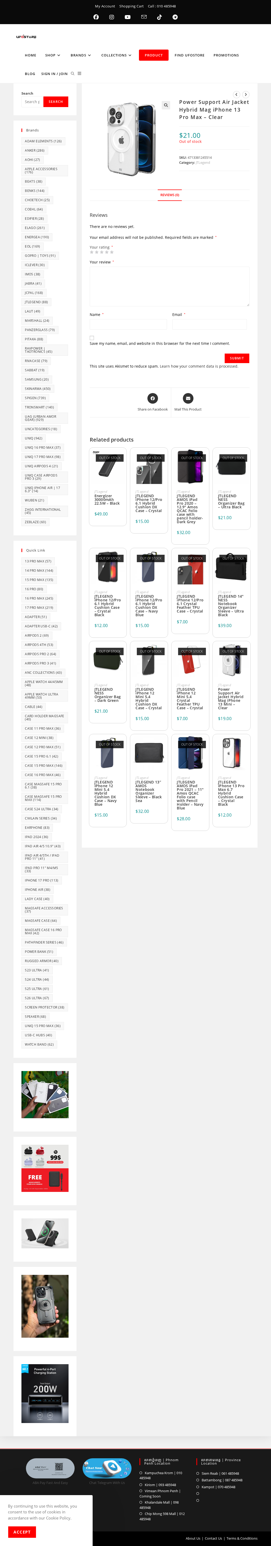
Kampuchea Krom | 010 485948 (160, 1475)
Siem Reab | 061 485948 (220, 1473)
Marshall (37, 320)
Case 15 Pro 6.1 (41, 756)
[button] (166, 105)
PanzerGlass (40, 330)
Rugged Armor (41, 961)
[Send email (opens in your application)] (144, 17)
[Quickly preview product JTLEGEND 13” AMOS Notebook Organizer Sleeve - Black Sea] (164, 744)
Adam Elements (43, 141)
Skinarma (38, 388)
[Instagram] (111, 17)
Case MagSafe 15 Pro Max (43, 798)
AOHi (32, 159)
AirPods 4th (39, 644)
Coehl (34, 209)
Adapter (36, 617)
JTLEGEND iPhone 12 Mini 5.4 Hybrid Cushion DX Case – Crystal (149, 699)
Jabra (33, 283)
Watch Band (39, 1044)
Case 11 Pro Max (43, 728)
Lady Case (37, 899)
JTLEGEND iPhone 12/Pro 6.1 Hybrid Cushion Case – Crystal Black (107, 605)
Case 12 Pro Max (43, 747)
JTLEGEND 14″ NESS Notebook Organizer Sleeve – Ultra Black (231, 605)
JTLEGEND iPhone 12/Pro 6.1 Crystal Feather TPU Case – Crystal (190, 603)
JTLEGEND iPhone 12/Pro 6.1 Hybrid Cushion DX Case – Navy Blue (149, 605)
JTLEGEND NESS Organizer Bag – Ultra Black (231, 501)
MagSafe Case (41, 920)
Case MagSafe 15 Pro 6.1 (43, 786)
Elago (35, 228)
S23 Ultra (37, 970)
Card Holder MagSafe (44, 717)
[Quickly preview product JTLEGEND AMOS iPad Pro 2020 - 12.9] (205, 458)
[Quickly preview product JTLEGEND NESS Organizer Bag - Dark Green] (122, 651)
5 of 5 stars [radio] (112, 252)
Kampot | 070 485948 (218, 1487)
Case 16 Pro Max (43, 775)
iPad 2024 (36, 837)
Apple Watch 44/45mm (44, 683)
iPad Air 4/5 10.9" (43, 846)
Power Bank (39, 951)
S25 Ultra (37, 988)
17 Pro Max (39, 607)
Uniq (33, 438)
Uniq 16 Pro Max (43, 447)
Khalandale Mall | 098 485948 (159, 1505)
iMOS (32, 274)
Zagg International (43, 511)
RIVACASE (36, 361)
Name (97, 314)
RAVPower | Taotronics (38, 350)
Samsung (37, 379)
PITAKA (34, 339)
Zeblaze (35, 522)
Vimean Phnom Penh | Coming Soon (160, 1493)
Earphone (37, 827)
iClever (35, 265)
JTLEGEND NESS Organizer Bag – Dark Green (107, 695)
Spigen (35, 398)
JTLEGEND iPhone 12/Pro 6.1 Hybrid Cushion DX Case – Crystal (149, 503)
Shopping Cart (131, 6)
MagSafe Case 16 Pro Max (43, 931)
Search (27, 93)
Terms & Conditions (242, 1538)
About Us (193, 1538)
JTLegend (203, 162)
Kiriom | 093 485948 (160, 1484)
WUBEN (34, 500)
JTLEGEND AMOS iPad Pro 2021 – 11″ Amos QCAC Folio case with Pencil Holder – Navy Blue (190, 795)
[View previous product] (236, 94)
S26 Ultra (37, 998)
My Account (105, 6)
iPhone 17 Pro (41, 880)
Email (179, 314)
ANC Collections (43, 672)
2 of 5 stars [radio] (96, 252)
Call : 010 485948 (162, 6)
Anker (34, 150)
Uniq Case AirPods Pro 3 (41, 477)
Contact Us (213, 1538)
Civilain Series (41, 818)
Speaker (35, 1016)
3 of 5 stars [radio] (101, 252)
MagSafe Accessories (44, 910)
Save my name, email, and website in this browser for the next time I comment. (160, 343)
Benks (34, 190)
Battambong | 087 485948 (222, 1480)
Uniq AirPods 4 (41, 466)
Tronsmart (39, 407)
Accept (22, 1532)
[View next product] (246, 94)
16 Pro (34, 589)
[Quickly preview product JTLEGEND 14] (246, 558)
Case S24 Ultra (41, 809)
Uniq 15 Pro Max (43, 1026)
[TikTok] (159, 17)
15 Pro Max (39, 580)
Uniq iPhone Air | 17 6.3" (42, 489)
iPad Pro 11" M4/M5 (41, 869)
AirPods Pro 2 (40, 654)
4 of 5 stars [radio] (107, 252)
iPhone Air (37, 889)
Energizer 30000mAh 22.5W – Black (107, 499)
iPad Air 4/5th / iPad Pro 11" (42, 857)
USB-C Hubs (38, 1035)
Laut (32, 311)
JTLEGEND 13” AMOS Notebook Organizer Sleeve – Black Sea (149, 791)
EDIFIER (34, 218)
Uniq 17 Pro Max (43, 457)
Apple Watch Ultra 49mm (41, 696)
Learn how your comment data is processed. (199, 366)
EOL (32, 246)
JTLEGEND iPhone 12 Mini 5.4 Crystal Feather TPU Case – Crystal (190, 699)
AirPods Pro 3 (40, 663)
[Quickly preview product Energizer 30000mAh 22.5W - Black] (122, 458)
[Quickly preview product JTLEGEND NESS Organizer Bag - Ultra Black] (246, 458)
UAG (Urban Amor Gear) (40, 418)
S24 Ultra (37, 979)
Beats (33, 181)
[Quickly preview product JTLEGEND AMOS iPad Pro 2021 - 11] (205, 744)
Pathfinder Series (44, 942)
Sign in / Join (54, 73)
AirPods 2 (37, 635)
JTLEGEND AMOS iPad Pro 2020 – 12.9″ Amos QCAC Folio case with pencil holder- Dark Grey (190, 509)
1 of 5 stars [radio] (91, 252)
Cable (33, 706)
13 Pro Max (38, 561)
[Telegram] (175, 17)
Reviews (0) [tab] (169, 195)
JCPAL (34, 292)
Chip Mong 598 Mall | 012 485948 (162, 1516)
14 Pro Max (39, 570)
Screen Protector (44, 1007)
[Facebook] (96, 17)
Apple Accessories (41, 170)
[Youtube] (127, 17)
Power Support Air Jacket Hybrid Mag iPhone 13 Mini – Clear (230, 699)
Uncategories (41, 429)
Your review (102, 262)
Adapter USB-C (41, 626)
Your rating (101, 247)
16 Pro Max (39, 598)
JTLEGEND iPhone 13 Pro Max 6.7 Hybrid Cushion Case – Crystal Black (231, 793)
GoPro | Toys (40, 255)
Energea (37, 237)
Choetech (37, 200)
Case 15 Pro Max (43, 765)
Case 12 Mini (39, 737)
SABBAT (34, 370)
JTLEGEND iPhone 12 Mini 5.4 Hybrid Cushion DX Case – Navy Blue (105, 793)
